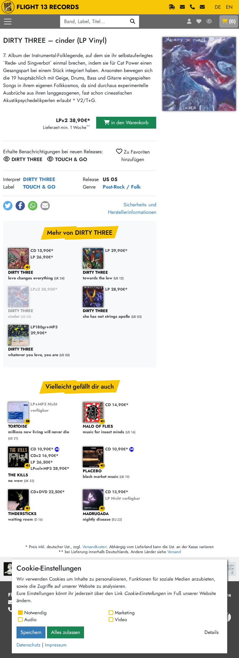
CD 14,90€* (117, 405)
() (232, 21)
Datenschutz (28, 644)
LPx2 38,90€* (44, 289)
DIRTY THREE (39, 179)
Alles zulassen (65, 632)
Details (211, 632)
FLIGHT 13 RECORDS (47, 7)
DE (218, 7)
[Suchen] (132, 21)
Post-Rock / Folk (122, 186)
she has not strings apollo (106, 313)
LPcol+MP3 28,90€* (49, 468)
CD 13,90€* (116, 492)
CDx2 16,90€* (44, 456)
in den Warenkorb (129, 122)
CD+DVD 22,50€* (47, 492)
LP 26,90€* (41, 257)
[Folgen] (209, 21)
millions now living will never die (38, 429)
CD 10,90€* (42, 449)
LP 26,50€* (41, 462)
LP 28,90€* (116, 289)
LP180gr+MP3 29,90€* (44, 330)
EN (229, 7)
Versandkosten (94, 547)
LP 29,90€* (116, 250)
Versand (174, 552)
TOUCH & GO (39, 186)
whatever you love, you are (33, 352)
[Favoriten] (199, 21)
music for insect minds (103, 429)
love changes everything (30, 275)
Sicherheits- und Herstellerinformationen (132, 208)
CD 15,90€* (42, 250)
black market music (100, 474)
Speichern (31, 632)
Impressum (56, 644)
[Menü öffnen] (8, 21)
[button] (7, 205)
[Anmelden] (189, 21)
